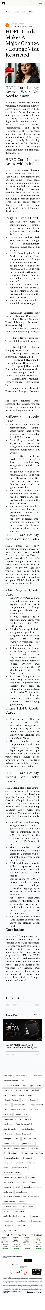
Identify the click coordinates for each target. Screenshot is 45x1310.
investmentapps (17, 1095)
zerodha (6, 1148)
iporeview (7, 1090)
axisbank (19, 1163)
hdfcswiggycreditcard (12, 1119)
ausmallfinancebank (32, 1187)
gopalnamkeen (28, 1144)
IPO (23, 1081)
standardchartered (23, 1134)
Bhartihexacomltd (24, 1124)
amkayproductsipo (11, 1206)
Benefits (33, 1100)
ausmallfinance (22, 1192)
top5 (24, 1100)
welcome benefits (10, 1144)
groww (28, 1119)
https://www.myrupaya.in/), (38, 1289)
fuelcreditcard (21, 1114)
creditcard (37, 1076)
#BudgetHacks (22, 1090)
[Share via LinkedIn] (18, 998)
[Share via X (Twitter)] (12, 998)
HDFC (39, 1085)
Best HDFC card (29, 1139)
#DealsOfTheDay (10, 1100)
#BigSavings (28, 1085)
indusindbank (9, 1202)
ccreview (7, 1187)
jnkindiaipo (8, 1221)
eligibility (34, 1148)
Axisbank (35, 1090)
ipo (17, 1139)
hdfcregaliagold (35, 1221)
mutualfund (22, 1182)
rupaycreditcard (20, 1105)
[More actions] (38, 25)
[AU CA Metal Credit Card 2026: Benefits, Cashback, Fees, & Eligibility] (22, 1030)
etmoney (31, 1177)
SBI (4, 1095)
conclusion (34, 1110)
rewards (6, 1105)
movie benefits (27, 1129)
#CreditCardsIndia (11, 1085)
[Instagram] (38, 1292)
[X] (34, 1292)
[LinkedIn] (28, 1292)
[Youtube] (31, 1292)
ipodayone (7, 1139)
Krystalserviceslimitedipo (32, 1153)
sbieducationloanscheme (13, 1177)
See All (37, 1015)
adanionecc (33, 1216)
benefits (22, 1202)
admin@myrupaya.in (23, 1266)
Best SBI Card (22, 1226)
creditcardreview (10, 1081)
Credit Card (20, 12)
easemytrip (8, 1182)
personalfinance (22, 1076)
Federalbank (28, 1206)
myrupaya (7, 1076)
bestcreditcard (20, 1148)
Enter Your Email (5, 1257)
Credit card (27, 1158)
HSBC (17, 1187)
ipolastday (7, 1192)
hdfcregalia (8, 1226)
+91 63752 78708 (36, 1267)
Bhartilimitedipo (10, 1129)
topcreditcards (37, 1105)
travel (5, 1168)
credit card (7, 1124)
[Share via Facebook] (6, 998)
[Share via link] (23, 998)
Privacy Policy (22, 1267)
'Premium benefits (11, 1158)
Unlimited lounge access (13, 1211)
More (31, 12)
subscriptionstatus (19, 1168)
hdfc (5, 1110)
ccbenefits (7, 1134)
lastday (33, 1182)
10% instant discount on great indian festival (21, 1197)
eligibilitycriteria (10, 1153)
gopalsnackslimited (11, 1231)
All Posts (6, 12)
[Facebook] (41, 1292)
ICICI (30, 1095)
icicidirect (21, 1221)
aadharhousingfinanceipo (14, 1216)
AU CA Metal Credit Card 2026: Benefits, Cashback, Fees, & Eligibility (22, 1046)
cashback (7, 1114)
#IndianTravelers (18, 1110)
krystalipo (7, 1163)
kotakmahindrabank (11, 1172)
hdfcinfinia (31, 1163)
